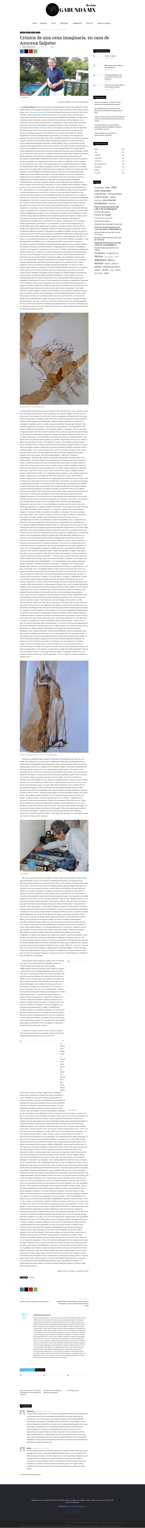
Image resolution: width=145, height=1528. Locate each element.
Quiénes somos (95, 1522)
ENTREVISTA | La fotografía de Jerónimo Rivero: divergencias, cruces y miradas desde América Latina (72, 1304)
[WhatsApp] (35, 51)
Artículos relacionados (27, 1370)
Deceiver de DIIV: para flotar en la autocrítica (34, 1301)
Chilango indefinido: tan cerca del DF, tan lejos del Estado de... (113, 77)
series (105, 270)
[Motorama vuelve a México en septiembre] (98, 68)
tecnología (98, 273)
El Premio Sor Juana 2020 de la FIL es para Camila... (114, 86)
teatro (118, 270)
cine (114, 187)
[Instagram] (72, 1512)
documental (109, 200)
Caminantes (77, 23)
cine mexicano (102, 191)
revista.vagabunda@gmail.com (77, 1506)
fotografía (99, 253)
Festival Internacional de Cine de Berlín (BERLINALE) (108, 228)
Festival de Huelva (102, 212)
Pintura (38, 32)
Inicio (35, 23)
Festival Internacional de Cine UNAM (106, 249)
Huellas (89, 23)
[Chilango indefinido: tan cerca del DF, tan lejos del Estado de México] (98, 77)
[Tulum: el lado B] (98, 58)
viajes (106, 273)
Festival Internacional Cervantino (108, 224)
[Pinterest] (31, 51)
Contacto (122, 1522)
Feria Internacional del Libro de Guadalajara (106, 208)
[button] (122, 23)
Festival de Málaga (102, 215)
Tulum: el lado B (110, 56)
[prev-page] (21, 1398)
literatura (31, 1277)
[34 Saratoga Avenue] (77, 1381)
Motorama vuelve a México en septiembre (114, 66)
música (98, 263)
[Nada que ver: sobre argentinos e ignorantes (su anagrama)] (54, 1381)
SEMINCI (97, 270)
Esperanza (30, 1411)
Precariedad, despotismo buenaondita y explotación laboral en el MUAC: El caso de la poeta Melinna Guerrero (108, 127)
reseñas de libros (111, 267)
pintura (115, 264)
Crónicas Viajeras (104, 23)
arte (107, 187)
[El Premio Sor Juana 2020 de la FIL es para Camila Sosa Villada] (98, 87)
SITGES (111, 270)
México (111, 260)
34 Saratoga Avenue (72, 1390)
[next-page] (24, 1398)
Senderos (43, 23)
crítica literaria (114, 194)
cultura (98, 200)
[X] (26, 51)
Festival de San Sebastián (103, 218)
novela (107, 264)
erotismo (112, 204)
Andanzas (64, 23)
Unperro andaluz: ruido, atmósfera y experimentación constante (105, 134)
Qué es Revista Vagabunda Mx (80, 1522)
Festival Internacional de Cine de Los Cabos (107, 233)
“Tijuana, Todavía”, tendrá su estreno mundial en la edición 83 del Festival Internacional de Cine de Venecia (109, 119)
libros (117, 257)
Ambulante (99, 188)
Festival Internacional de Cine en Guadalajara (107, 244)
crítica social (101, 197)
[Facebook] (22, 51)
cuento (112, 197)
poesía (97, 267)
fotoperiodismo (112, 253)
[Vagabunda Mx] (72, 10)
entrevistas (100, 203)
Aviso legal (105, 1522)
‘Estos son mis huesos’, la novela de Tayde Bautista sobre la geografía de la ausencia (30, 1392)
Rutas (53, 23)
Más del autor (40, 1370)
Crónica (28, 32)
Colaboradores (113, 1522)
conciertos (100, 194)
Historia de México (109, 256)
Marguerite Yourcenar (38, 112)
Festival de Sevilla (102, 221)
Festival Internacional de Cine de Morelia (107, 238)
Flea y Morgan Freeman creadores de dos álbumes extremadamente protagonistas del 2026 (108, 110)
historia (98, 256)
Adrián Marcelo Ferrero (29, 47)
